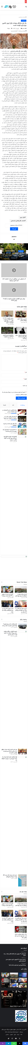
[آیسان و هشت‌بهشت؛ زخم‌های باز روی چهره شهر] (21, 589)
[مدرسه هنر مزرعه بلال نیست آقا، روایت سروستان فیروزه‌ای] (22, 880)
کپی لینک (14, 229)
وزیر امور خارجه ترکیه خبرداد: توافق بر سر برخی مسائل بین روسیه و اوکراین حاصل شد (9, 751)
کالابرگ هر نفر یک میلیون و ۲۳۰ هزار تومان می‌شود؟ (7, 595)
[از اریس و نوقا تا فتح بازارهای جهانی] (21, 314)
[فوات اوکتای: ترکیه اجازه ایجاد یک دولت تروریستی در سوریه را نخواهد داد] (22, 814)
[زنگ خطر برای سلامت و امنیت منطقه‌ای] (22, 425)
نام (26, 372)
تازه (13, 405)
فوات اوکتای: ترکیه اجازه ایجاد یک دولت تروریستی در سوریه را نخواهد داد (9, 758)
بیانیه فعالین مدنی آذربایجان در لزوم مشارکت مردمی (9, 411)
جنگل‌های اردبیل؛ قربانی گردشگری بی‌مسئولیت (8, 336)
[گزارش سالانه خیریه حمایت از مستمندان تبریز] (23, 975)
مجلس (7, 1034)
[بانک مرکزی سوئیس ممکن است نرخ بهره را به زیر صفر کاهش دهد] (21, 929)
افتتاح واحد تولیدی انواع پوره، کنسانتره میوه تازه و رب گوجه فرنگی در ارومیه (10, 438)
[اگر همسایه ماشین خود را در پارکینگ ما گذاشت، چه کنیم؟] (22, 419)
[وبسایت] (14, 239)
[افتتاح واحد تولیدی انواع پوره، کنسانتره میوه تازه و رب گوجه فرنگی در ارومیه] (22, 494)
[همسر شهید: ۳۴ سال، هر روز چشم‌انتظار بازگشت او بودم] (7, 603)
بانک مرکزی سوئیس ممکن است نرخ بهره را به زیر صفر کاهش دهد (21, 935)
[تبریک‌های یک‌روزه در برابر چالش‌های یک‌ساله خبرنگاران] (21, 330)
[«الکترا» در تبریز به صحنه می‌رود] (5, 985)
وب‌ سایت (25, 385)
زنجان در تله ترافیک (19, 256)
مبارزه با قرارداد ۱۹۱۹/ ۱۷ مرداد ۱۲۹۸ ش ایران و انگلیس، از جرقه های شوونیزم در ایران (8, 320)
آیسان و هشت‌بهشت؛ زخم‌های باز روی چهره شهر (21, 595)
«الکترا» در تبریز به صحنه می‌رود (18, 1006)
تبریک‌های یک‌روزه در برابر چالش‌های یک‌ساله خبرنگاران (21, 336)
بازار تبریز (22, 217)
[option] (14, 251)
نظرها (4, 405)
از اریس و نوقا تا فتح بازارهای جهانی (22, 319)
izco (6, 1032)
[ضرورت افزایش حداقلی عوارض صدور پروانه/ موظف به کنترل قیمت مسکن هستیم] (22, 689)
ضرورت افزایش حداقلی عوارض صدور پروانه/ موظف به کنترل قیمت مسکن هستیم (10, 633)
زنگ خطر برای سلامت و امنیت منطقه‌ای (10, 424)
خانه (24, 17)
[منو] (2, 7)
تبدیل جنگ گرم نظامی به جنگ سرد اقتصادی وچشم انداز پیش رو (21, 610)
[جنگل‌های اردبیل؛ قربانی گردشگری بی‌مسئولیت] (7, 330)
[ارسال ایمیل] (21, 28)
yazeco (23, 28)
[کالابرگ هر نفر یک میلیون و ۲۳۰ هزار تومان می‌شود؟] (7, 589)
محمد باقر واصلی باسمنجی (18, 221)
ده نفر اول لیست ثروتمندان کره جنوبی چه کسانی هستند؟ (10, 430)
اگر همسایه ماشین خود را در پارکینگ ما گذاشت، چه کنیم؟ (10, 417)
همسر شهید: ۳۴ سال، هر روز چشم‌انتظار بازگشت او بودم (7, 610)
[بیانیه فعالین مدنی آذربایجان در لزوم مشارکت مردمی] (22, 412)
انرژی (15, 1034)
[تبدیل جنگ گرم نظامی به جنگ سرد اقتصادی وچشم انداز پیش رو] (21, 603)
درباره (18, 1034)
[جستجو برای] (26, 7)
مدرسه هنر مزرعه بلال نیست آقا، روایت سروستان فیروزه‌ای (10, 876)
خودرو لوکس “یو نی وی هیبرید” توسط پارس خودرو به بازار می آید (9, 624)
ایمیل (25, 379)
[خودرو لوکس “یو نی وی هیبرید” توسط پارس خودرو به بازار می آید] (22, 626)
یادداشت (20, 17)
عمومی (11, 1034)
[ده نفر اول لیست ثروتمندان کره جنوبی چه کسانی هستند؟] (22, 432)
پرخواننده (22, 405)
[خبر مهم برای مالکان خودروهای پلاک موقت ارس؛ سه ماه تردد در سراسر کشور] (14, 985)
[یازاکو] (10, 6)
